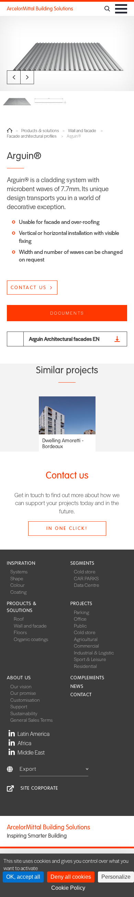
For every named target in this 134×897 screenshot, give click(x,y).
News (76, 686)
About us (19, 678)
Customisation (25, 699)
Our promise (23, 692)
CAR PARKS (86, 578)
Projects (81, 604)
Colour (17, 584)
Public (80, 625)
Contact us (29, 287)
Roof (19, 618)
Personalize (116, 877)
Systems (18, 571)
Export (28, 768)
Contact (81, 695)
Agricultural (86, 638)
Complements (87, 678)
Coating (18, 591)
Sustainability (23, 713)
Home (9, 130)
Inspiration (21, 563)
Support (18, 706)
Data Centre (86, 584)
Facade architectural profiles (32, 136)
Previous (14, 77)
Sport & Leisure (90, 659)
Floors (20, 632)
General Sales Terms (31, 719)
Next (27, 77)
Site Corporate (39, 788)
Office (80, 618)
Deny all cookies (71, 877)
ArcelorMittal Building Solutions (40, 9)
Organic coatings (31, 638)
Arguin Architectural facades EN (64, 338)
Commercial (86, 645)
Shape (16, 578)
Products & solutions (40, 131)
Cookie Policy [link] (68, 888)
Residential (85, 665)
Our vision (21, 686)
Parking (81, 612)
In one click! (67, 528)
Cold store (85, 571)
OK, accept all (23, 877)
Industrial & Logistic (94, 652)
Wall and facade (82, 131)
